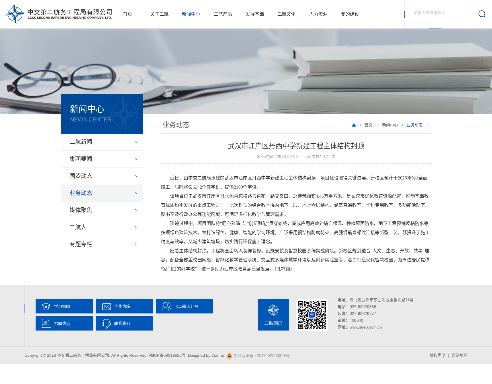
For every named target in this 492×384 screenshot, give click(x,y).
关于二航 (159, 14)
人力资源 (318, 14)
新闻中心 (191, 14)
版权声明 (438, 355)
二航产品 (223, 14)
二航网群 (273, 323)
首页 (127, 14)
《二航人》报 (186, 306)
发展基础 (255, 14)
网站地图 (460, 355)
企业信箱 (122, 306)
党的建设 (350, 14)
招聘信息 (62, 323)
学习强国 (62, 306)
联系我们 (122, 323)
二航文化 (286, 14)
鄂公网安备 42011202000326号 (261, 355)
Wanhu (218, 355)
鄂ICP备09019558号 (167, 355)
